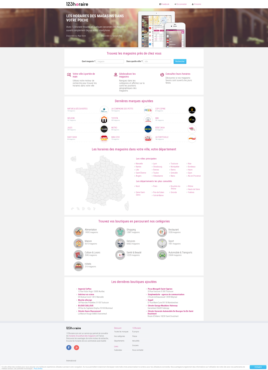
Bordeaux (191, 167)
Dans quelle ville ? (134, 61)
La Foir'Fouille (161, 137)
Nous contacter (137, 350)
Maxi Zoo (115, 137)
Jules (69, 128)
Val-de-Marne (158, 195)
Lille (137, 170)
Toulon (156, 173)
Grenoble (174, 173)
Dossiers (135, 345)
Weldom (71, 118)
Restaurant (173, 229)
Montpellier (175, 167)
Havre (190, 170)
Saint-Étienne (141, 173)
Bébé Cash (160, 128)
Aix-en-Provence (194, 176)
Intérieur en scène (86, 294)
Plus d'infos (38, 368)
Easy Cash (72, 137)
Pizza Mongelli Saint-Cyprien (160, 289)
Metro (114, 128)
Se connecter (182, 4)
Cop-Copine (160, 109)
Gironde (174, 192)
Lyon (155, 163)
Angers (138, 176)
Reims (173, 170)
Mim (157, 118)
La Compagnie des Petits (122, 109)
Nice (189, 163)
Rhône (190, 186)
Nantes (138, 167)
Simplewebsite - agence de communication (166, 294)
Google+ (76, 348)
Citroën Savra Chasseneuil (89, 311)
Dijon (190, 173)
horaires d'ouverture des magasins (82, 336)
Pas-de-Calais (158, 192)
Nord (138, 186)
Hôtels (88, 263)
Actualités (135, 341)
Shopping (131, 229)
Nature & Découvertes (77, 109)
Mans (173, 176)
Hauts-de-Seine (194, 189)
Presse (134, 336)
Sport (171, 241)
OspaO (150, 300)
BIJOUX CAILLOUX (85, 306)
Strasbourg (157, 167)
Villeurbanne (158, 176)
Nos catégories (119, 336)
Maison (88, 241)
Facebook (165, 4)
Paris (155, 186)
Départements (119, 341)
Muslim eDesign (85, 300)
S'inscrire (197, 4)
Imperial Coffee (84, 289)
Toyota (114, 118)
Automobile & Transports (180, 252)
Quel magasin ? (88, 61)
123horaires (77, 4)
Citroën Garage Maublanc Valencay (162, 306)
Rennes (156, 170)
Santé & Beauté (134, 252)
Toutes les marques (121, 332)
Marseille (139, 163)
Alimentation (91, 229)
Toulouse (174, 163)
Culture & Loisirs (92, 252)
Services (131, 241)
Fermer (258, 367)
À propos (135, 332)
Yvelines (191, 192)
